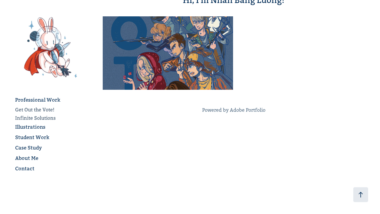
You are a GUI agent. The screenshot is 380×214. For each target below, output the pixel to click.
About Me (26, 158)
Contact (24, 168)
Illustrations (30, 127)
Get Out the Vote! (34, 110)
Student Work (32, 137)
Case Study (28, 147)
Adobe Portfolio (247, 110)
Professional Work (37, 100)
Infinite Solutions (35, 118)
